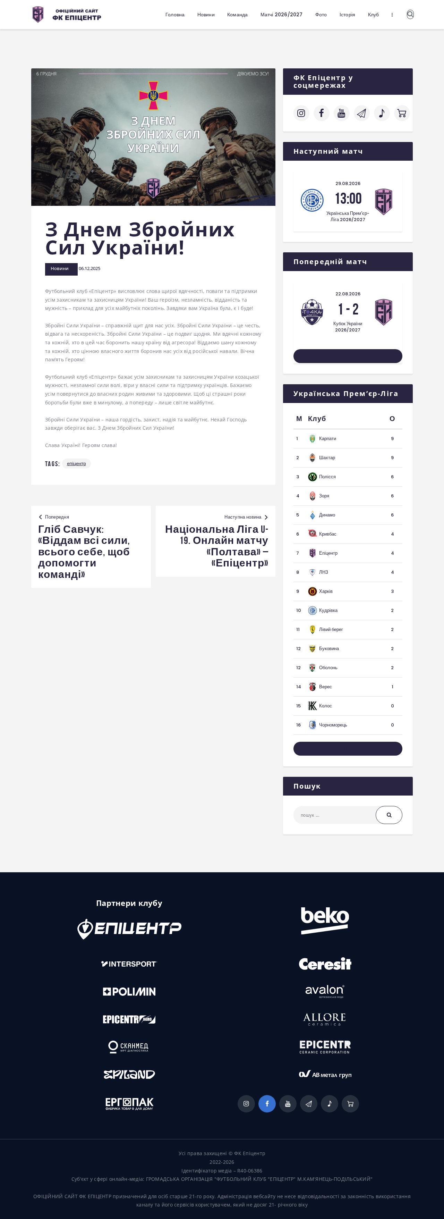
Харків (326, 591)
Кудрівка (328, 610)
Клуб (317, 418)
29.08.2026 (347, 183)
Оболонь (328, 667)
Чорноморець (333, 725)
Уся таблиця (348, 748)
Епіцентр (76, 463)
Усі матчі (348, 356)
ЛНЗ (323, 572)
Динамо (327, 515)
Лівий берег (331, 629)
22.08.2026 (347, 294)
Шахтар (327, 457)
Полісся (327, 476)
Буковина (329, 648)
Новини (60, 268)
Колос (325, 706)
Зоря (324, 496)
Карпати (327, 438)
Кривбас (327, 534)
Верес (325, 686)
